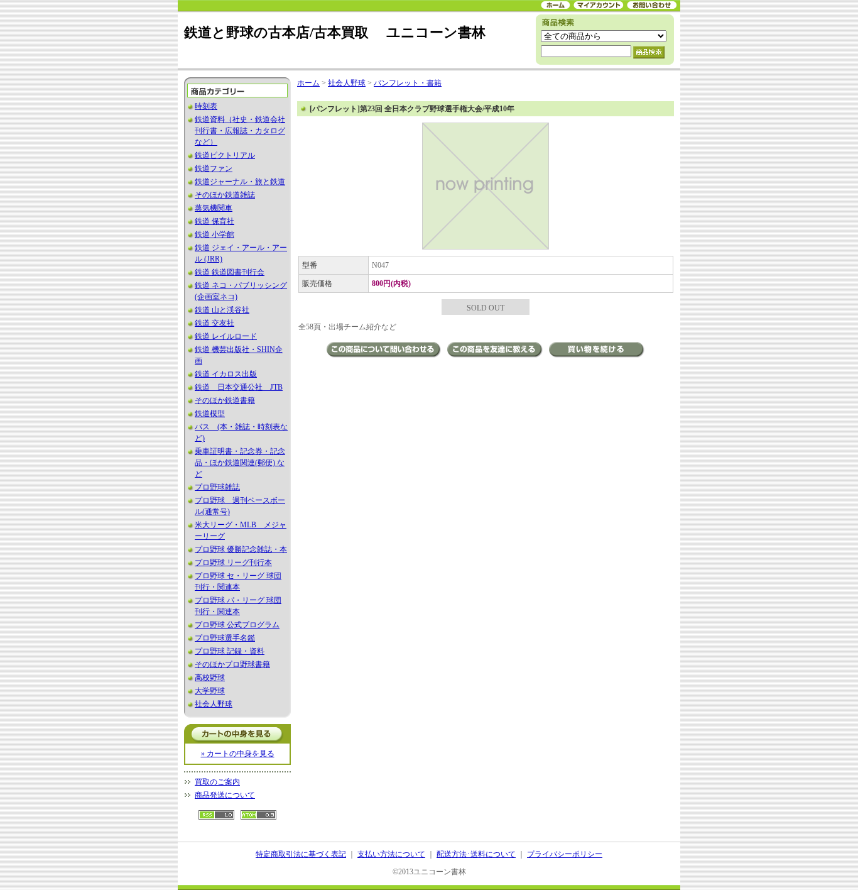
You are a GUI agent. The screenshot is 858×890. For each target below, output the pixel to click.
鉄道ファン (213, 168)
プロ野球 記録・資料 (229, 651)
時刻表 (206, 106)
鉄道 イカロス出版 (226, 374)
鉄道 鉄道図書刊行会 (229, 272)
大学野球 (210, 690)
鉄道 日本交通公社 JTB (239, 387)
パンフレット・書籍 (408, 83)
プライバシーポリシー (564, 854)
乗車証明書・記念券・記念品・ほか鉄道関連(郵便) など (240, 462)
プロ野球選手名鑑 (225, 638)
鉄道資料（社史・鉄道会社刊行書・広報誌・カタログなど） (240, 130)
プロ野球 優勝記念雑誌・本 (241, 549)
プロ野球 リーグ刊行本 (233, 562)
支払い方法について (391, 854)
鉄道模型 (210, 413)
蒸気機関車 (213, 208)
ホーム (308, 83)
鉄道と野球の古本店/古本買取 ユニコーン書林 (335, 32)
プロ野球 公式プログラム (237, 624)
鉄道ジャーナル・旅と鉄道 (240, 181)
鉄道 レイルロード (226, 336)
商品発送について (225, 795)
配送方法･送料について (476, 854)
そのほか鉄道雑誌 (225, 194)
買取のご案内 (217, 781)
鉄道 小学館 (214, 234)
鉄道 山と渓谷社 (222, 309)
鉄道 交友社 (214, 323)
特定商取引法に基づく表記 (301, 854)
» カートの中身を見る (237, 753)
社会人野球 (213, 704)
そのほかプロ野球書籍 (232, 664)
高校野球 (210, 677)
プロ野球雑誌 (217, 487)
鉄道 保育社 (214, 221)
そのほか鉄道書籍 (225, 400)
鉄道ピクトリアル (225, 155)
